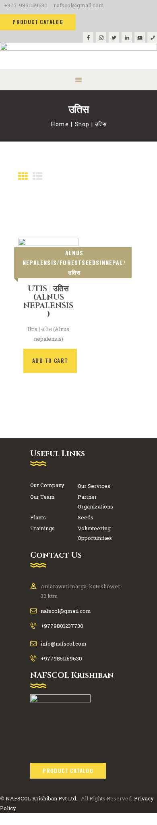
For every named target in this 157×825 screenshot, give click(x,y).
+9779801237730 (62, 625)
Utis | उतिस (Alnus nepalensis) (48, 301)
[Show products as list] (37, 176)
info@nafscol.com (64, 643)
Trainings (42, 528)
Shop (82, 124)
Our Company (47, 485)
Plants (38, 517)
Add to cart (50, 360)
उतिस (74, 272)
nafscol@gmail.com (66, 611)
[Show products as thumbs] (23, 176)
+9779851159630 (61, 658)
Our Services (94, 486)
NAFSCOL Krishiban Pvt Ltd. (41, 798)
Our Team (42, 496)
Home (59, 124)
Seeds (85, 517)
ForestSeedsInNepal (91, 262)
